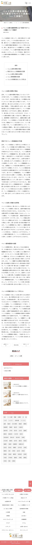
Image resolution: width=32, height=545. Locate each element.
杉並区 (9, 454)
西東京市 (10, 434)
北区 (9, 450)
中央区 (5, 457)
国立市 (15, 427)
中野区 (20, 457)
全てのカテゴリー (8, 368)
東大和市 (18, 437)
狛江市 (15, 430)
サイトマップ (24, 530)
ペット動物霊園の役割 (13, 76)
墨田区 (14, 454)
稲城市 (20, 423)
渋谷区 (23, 450)
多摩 (5, 423)
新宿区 (5, 454)
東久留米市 (6, 437)
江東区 (13, 450)
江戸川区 (20, 447)
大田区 (25, 447)
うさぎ (5, 420)
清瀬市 (10, 427)
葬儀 (15, 417)
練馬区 (25, 457)
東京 (5, 417)
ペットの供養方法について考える (16, 79)
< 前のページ (6, 344)
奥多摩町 (5, 427)
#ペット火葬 (18, 356)
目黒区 (13, 461)
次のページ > (26, 344)
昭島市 (9, 423)
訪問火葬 (17, 420)
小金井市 (21, 427)
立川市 (20, 430)
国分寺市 (5, 430)
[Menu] (29, 3)
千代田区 (10, 457)
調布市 (5, 434)
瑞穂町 (5, 444)
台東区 (25, 454)
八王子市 (16, 434)
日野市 (23, 437)
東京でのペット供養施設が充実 (16, 71)
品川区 (18, 450)
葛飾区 (5, 450)
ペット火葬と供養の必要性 (14, 74)
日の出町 (5, 440)
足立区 (5, 447)
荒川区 (9, 447)
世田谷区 (20, 454)
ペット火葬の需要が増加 (14, 69)
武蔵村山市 (21, 444)
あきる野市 (14, 423)
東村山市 (12, 437)
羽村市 (21, 434)
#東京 (11, 356)
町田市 (25, 440)
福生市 (20, 440)
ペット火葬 (10, 417)
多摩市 (25, 430)
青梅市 (25, 423)
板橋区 (14, 447)
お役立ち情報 (7, 370)
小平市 (10, 430)
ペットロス (23, 420)
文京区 (5, 461)
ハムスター (10, 420)
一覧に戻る (16, 345)
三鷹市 (9, 444)
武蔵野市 (15, 444)
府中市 (15, 440)
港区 (9, 461)
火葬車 (19, 417)
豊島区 (15, 457)
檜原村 (10, 440)
